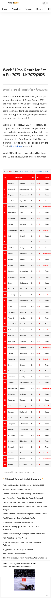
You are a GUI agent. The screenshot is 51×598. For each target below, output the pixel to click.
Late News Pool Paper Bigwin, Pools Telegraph (23, 498)
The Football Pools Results (14, 554)
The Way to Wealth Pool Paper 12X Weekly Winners (25, 558)
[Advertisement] (25, 38)
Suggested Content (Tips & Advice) (18, 549)
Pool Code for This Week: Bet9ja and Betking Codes (25, 514)
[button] (5, 3)
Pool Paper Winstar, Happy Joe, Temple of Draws (24, 534)
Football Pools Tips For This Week (18, 489)
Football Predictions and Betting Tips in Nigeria (23, 494)
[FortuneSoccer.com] (14, 3)
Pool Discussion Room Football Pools (19, 518)
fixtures (23, 114)
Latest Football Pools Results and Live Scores (22, 502)
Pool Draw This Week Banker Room (18, 522)
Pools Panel (17, 146)
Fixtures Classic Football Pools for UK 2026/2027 (23, 485)
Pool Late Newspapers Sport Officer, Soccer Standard (21, 527)
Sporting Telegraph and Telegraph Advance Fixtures (22, 543)
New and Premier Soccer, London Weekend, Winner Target (25, 507)
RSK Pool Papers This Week (15, 538)
